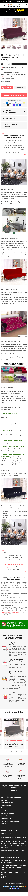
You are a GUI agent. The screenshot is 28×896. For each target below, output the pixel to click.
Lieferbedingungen (6, 815)
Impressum (4, 823)
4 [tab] (14, 751)
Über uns (3, 810)
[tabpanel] (14, 733)
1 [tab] (6, 751)
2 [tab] (9, 751)
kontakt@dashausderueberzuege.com (10, 612)
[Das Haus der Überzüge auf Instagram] (16, 790)
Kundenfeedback (6, 805)
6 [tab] (19, 751)
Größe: (6, 85)
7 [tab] (21, 751)
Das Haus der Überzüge (18, 883)
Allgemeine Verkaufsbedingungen (10, 821)
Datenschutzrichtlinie (7, 818)
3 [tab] (11, 751)
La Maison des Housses (7, 813)
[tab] (14, 111)
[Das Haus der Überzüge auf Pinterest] (14, 790)
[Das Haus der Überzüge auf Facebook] (12, 790)
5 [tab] (16, 751)
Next (25, 31)
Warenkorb (4, 800)
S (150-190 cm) (7, 88)
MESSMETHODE (6, 81)
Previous (2, 733)
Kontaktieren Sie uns (7, 802)
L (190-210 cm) (20, 88)
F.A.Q (2, 808)
